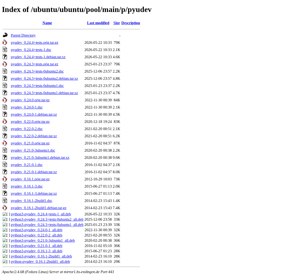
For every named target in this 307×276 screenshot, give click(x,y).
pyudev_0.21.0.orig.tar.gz (30, 143)
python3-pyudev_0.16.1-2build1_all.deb (41, 256)
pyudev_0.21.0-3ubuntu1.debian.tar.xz (40, 157)
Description (130, 23)
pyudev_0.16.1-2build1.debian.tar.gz (38, 208)
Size (116, 23)
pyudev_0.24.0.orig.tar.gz (30, 100)
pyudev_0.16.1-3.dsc (27, 186)
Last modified (98, 23)
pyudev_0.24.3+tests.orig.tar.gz (34, 64)
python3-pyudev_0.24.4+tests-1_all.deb (41, 214)
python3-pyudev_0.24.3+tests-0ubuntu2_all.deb (47, 219)
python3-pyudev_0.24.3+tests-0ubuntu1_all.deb (47, 225)
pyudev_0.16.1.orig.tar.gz (30, 179)
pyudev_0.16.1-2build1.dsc (31, 201)
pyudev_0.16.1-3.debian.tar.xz (34, 193)
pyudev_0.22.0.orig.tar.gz (30, 122)
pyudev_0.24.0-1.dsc (27, 107)
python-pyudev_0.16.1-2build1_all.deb (40, 261)
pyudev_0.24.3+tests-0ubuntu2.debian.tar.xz (44, 78)
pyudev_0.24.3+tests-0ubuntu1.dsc (37, 86)
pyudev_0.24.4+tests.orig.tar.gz (34, 42)
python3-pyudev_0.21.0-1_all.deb (36, 246)
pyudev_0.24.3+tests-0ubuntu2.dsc (37, 71)
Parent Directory (23, 35)
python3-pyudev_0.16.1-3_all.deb (36, 251)
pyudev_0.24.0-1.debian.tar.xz (34, 114)
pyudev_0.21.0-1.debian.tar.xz (34, 172)
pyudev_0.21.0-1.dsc (27, 165)
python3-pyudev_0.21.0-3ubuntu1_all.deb (43, 240)
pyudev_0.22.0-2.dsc (27, 129)
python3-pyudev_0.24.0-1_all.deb (36, 230)
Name (47, 23)
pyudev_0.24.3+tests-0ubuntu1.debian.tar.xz (44, 93)
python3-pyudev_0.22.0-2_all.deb (36, 235)
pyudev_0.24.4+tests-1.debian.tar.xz (38, 57)
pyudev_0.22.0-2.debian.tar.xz (34, 136)
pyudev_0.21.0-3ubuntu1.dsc (33, 150)
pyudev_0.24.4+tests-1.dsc (31, 50)
